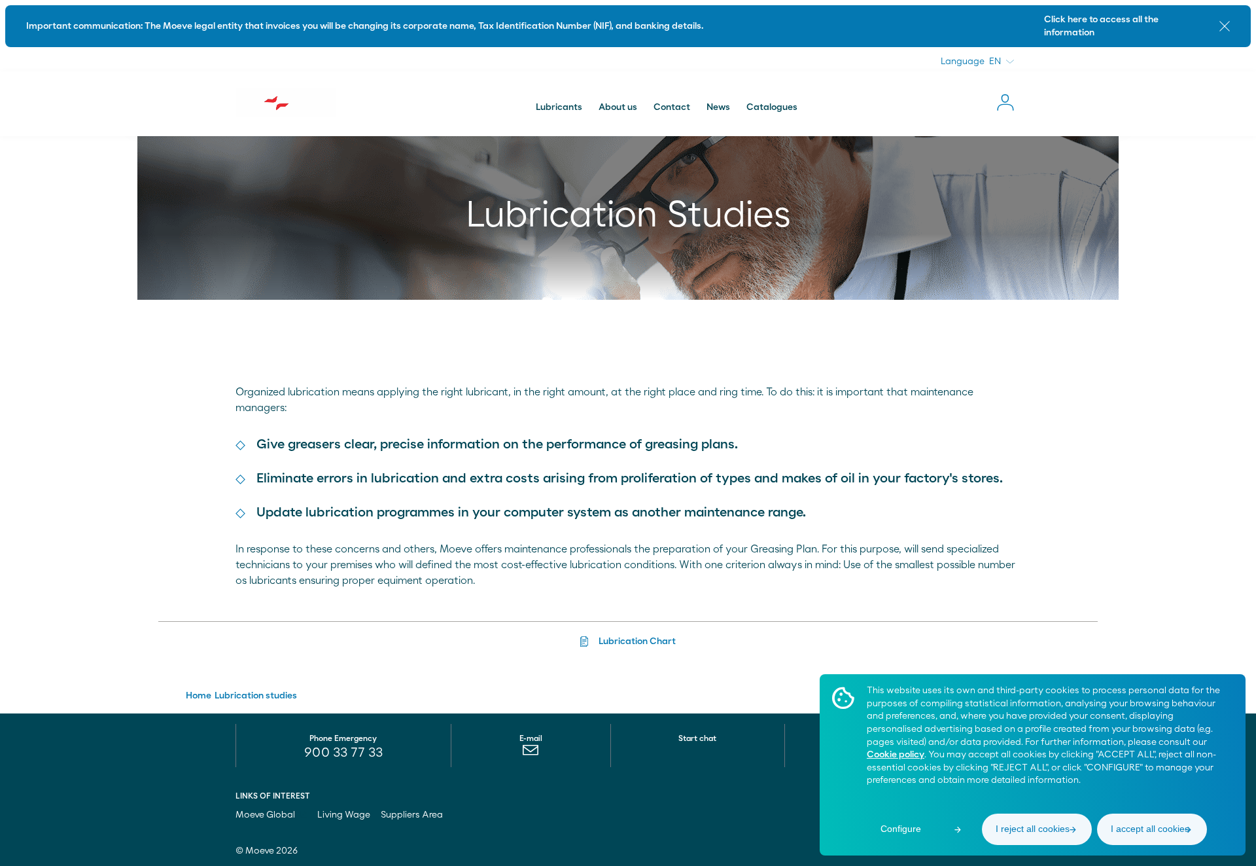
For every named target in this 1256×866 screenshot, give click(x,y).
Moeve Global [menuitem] (266, 815)
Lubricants (559, 107)
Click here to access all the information (1101, 26)
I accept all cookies (1150, 828)
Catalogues (771, 107)
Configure (901, 828)
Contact (672, 107)
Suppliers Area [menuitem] (412, 815)
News (718, 107)
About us (618, 107)
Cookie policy (895, 754)
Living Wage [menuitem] (343, 815)
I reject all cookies (1033, 828)
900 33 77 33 (343, 752)
